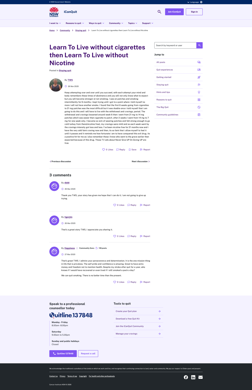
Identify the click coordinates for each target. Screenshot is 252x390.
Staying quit (80, 30)
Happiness (69, 248)
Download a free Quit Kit (138, 318)
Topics (133, 23)
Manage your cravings (138, 333)
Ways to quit (97, 23)
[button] (194, 2)
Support (148, 23)
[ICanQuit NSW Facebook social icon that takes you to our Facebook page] (186, 377)
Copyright (83, 376)
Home (52, 30)
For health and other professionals (102, 376)
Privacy (62, 376)
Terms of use (72, 376)
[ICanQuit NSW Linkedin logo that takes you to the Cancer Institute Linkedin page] (193, 377)
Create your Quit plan (138, 311)
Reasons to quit (75, 23)
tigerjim (68, 217)
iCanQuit (70, 12)
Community (116, 23)
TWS (70, 80)
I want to (55, 23)
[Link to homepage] (54, 12)
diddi (66, 182)
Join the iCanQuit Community (138, 326)
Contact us (53, 376)
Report (145, 150)
